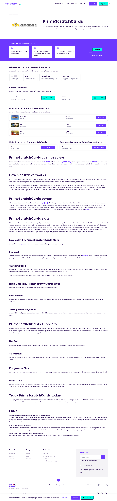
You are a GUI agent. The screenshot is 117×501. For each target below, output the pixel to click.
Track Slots (57, 4)
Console (11, 456)
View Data (101, 118)
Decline (75, 498)
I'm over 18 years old (86, 465)
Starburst (85, 256)
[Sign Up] (103, 457)
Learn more (64, 498)
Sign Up (103, 4)
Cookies (65, 485)
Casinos (15, 14)
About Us (82, 4)
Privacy (58, 485)
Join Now (97, 50)
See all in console (48, 147)
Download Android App (50, 461)
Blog (27, 456)
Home (10, 14)
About (28, 453)
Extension (12, 453)
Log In (93, 4)
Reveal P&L (49, 98)
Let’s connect (84, 452)
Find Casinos (70, 4)
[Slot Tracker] (29, 4)
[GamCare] (100, 485)
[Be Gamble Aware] (91, 484)
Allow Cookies (87, 498)
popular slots (25, 244)
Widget (11, 459)
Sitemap (45, 453)
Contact (28, 459)
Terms (51, 485)
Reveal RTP (100, 98)
